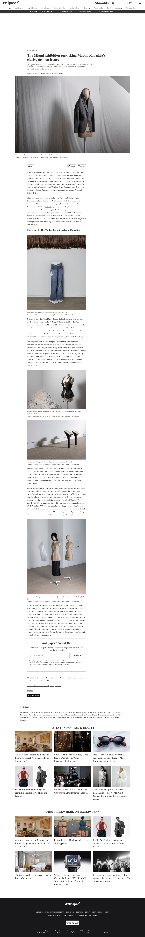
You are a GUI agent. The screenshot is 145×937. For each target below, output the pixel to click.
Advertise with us (53, 915)
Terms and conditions (74, 912)
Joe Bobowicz (33, 73)
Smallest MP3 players (85, 12)
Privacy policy (90, 912)
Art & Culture (45, 8)
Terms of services (51, 661)
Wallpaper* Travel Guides (105, 12)
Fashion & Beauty (75, 8)
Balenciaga (49, 207)
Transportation (98, 8)
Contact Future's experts (55, 912)
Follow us (73, 166)
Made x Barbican (47, 12)
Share (31, 166)
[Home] (9, 8)
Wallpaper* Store (131, 8)
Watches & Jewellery (60, 8)
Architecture (19, 8)
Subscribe (132, 2)
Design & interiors (32, 8)
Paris (61, 198)
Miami (44, 201)
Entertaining (118, 8)
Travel (109, 8)
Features (61, 73)
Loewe (57, 359)
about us (39, 912)
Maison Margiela (33, 695)
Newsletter (82, 166)
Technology (87, 8)
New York (79, 506)
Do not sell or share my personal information (80, 915)
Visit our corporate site (93, 931)
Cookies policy (103, 912)
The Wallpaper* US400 (65, 12)
